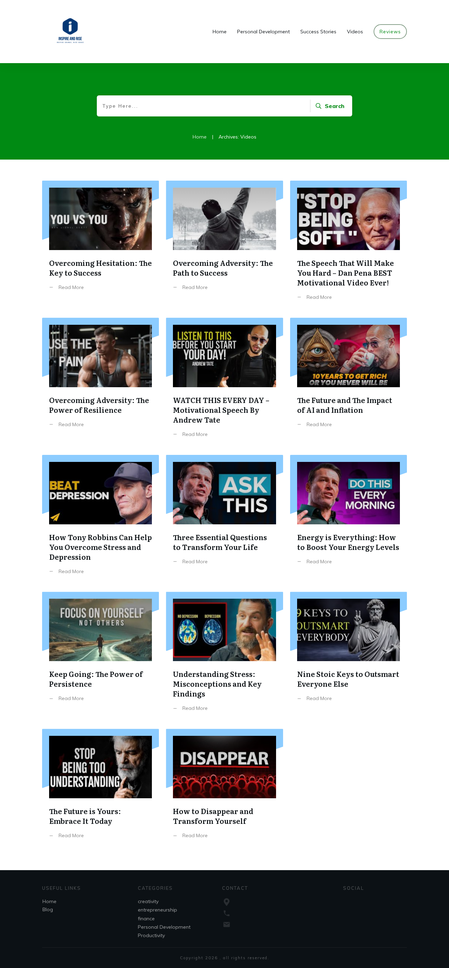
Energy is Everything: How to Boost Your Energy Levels (348, 520)
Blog (47, 909)
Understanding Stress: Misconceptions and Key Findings (224, 657)
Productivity (151, 935)
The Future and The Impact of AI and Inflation (348, 383)
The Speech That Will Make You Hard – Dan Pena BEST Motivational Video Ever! (348, 246)
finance (146, 918)
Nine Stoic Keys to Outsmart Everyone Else (348, 657)
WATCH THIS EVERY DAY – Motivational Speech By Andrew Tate (224, 383)
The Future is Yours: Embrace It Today (100, 789)
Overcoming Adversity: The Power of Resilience (100, 383)
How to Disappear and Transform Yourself (224, 789)
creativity (148, 901)
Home (49, 901)
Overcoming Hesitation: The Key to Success (100, 246)
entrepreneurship (157, 910)
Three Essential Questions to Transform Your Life (224, 520)
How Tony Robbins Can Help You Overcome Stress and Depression (100, 520)
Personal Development (164, 927)
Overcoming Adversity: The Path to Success (224, 246)
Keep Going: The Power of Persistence (100, 657)
